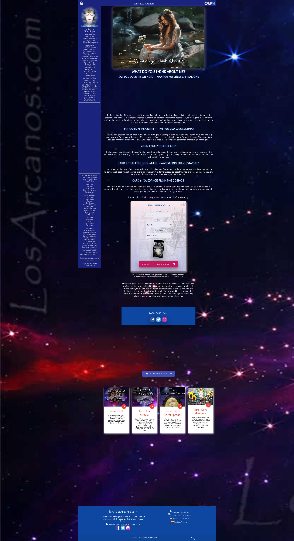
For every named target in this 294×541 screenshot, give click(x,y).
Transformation (89, 210)
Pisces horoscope (89, 251)
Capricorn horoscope (89, 247)
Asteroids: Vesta (89, 95)
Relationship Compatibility (89, 254)
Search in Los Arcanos (179, 512)
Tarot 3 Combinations (89, 90)
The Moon (89, 219)
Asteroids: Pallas (89, 101)
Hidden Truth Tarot (89, 49)
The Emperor (89, 194)
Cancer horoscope (89, 236)
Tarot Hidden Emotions (89, 82)
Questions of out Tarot (90, 84)
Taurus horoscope (89, 232)
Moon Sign (89, 73)
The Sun (89, 221)
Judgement (89, 223)
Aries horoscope (89, 230)
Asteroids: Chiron (89, 93)
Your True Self (90, 36)
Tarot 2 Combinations (89, 88)
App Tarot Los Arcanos (179, 518)
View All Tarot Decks (89, 86)
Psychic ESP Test (89, 92)
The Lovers (90, 197)
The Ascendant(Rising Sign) (89, 69)
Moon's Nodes (90, 75)
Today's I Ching (89, 81)
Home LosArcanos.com (158, 373)
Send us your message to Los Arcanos (123, 524)
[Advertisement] (89, 137)
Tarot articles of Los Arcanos (179, 515)
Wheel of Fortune (89, 205)
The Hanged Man (89, 208)
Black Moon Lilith (90, 71)
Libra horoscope (90, 241)
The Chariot (89, 199)
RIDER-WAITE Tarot (89, 175)
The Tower (89, 216)
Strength (89, 207)
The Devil (89, 214)
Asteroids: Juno (89, 99)
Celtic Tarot (90, 44)
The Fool (90, 186)
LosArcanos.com (151, 538)
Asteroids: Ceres (89, 97)
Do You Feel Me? (89, 35)
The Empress (89, 192)
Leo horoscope (89, 238)
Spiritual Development (90, 42)
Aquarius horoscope (89, 249)
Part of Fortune (89, 66)
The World (89, 225)
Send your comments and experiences (89, 259)
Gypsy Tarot (89, 46)
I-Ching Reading (90, 64)
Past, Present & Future (90, 57)
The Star (90, 218)
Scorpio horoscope (89, 243)
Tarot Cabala (89, 55)
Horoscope (90, 229)
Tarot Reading (90, 40)
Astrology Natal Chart (90, 58)
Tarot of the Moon (89, 51)
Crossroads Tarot (89, 47)
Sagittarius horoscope (90, 245)
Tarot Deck (89, 185)
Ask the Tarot (89, 29)
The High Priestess (89, 190)
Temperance (89, 212)
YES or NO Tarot (89, 31)
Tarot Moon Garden (90, 179)
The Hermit (90, 203)
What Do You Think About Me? (158, 264)
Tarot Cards (89, 77)
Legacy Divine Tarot (89, 177)
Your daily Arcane (89, 79)
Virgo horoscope (90, 240)
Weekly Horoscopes (89, 60)
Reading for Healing (89, 38)
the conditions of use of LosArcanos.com (166, 276)
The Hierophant (89, 196)
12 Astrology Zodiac (90, 253)
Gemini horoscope (89, 234)
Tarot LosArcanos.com (123, 511)
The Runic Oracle (89, 62)
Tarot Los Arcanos (143, 3)
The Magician (89, 188)
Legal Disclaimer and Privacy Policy (89, 264)
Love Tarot (89, 33)
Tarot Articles (89, 181)
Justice (89, 201)
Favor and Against (89, 53)
